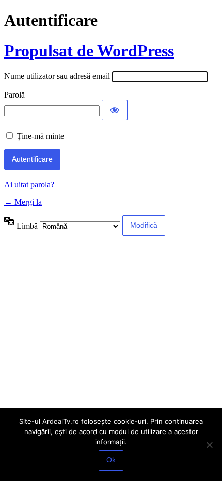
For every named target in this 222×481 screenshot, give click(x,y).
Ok (111, 460)
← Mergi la (23, 202)
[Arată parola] (115, 110)
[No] (209, 445)
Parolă (14, 94)
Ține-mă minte (40, 136)
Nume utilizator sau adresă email (57, 76)
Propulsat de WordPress (89, 50)
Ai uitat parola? (29, 184)
